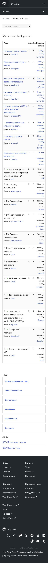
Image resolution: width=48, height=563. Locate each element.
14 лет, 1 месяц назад (40, 281)
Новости (6, 467)
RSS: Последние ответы (14, 442)
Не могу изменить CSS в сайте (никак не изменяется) (15, 109)
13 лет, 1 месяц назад (40, 237)
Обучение (7, 484)
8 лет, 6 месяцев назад (40, 125)
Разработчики (9, 492)
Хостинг (6, 471)
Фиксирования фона (18, 295)
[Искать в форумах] (28, 26)
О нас (5, 463)
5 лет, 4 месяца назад (41, 64)
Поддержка (8, 488)
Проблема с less (14, 201)
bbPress (7, 514)
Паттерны (30, 476)
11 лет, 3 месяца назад (40, 172)
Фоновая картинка (17, 278)
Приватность (8, 476)
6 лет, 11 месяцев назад (40, 95)
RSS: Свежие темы (11, 448)
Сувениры (31, 497)
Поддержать (32, 492)
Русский (12, 529)
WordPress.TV (10, 497)
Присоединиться (33, 484)
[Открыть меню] (44, 3)
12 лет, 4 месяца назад (40, 203)
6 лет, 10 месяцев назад (40, 81)
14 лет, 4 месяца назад (40, 297)
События (29, 488)
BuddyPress (9, 518)
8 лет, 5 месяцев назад (40, 108)
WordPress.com (10, 505)
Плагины (29, 471)
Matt (5, 509)
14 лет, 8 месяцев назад (40, 314)
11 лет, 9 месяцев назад (40, 187)
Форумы (5, 11)
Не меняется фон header (15, 51)
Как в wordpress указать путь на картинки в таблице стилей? (16, 172)
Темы (27, 467)
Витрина (29, 463)
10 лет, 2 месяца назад (40, 139)
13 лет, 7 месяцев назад (40, 250)
